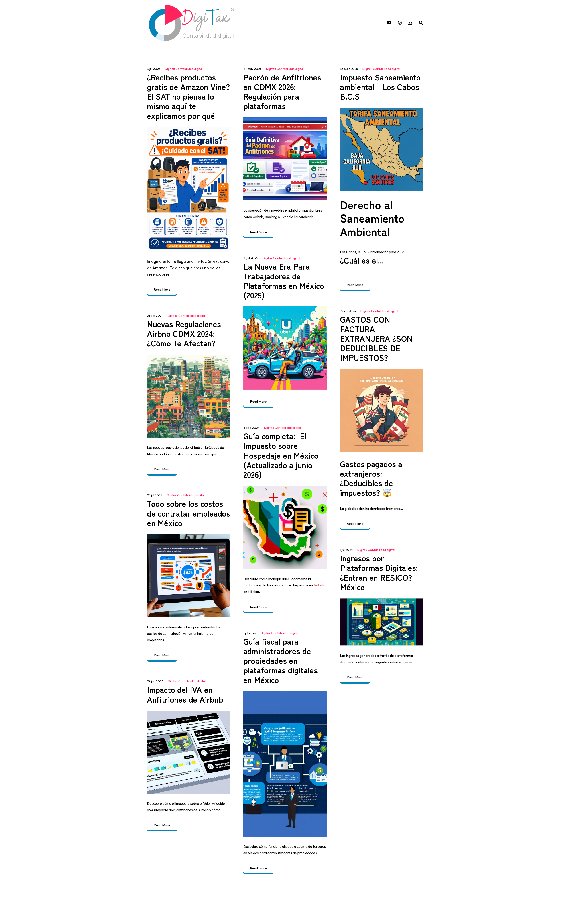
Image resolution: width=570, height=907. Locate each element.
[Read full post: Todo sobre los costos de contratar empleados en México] (188, 575)
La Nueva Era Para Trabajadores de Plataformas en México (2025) (283, 280)
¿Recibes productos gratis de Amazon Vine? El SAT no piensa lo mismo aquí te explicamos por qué (188, 96)
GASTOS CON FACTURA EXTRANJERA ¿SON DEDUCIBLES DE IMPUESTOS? (376, 338)
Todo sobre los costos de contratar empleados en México (188, 512)
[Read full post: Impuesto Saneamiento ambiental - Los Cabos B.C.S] (381, 149)
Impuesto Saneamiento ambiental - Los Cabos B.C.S (380, 86)
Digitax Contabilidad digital (184, 69)
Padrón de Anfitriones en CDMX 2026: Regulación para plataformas (282, 91)
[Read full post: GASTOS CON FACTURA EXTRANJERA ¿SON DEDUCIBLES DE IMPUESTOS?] (381, 410)
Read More (162, 289)
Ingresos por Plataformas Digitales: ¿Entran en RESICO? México (379, 572)
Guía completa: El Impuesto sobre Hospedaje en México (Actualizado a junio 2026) (280, 455)
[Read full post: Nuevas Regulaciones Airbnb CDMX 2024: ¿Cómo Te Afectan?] (188, 396)
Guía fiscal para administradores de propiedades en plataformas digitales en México (280, 660)
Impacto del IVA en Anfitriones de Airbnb (185, 694)
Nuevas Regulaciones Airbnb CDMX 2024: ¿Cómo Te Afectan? (184, 333)
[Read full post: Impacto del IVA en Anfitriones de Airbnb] (188, 752)
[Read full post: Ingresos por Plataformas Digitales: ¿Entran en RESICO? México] (381, 622)
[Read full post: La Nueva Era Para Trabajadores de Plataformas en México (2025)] (284, 348)
